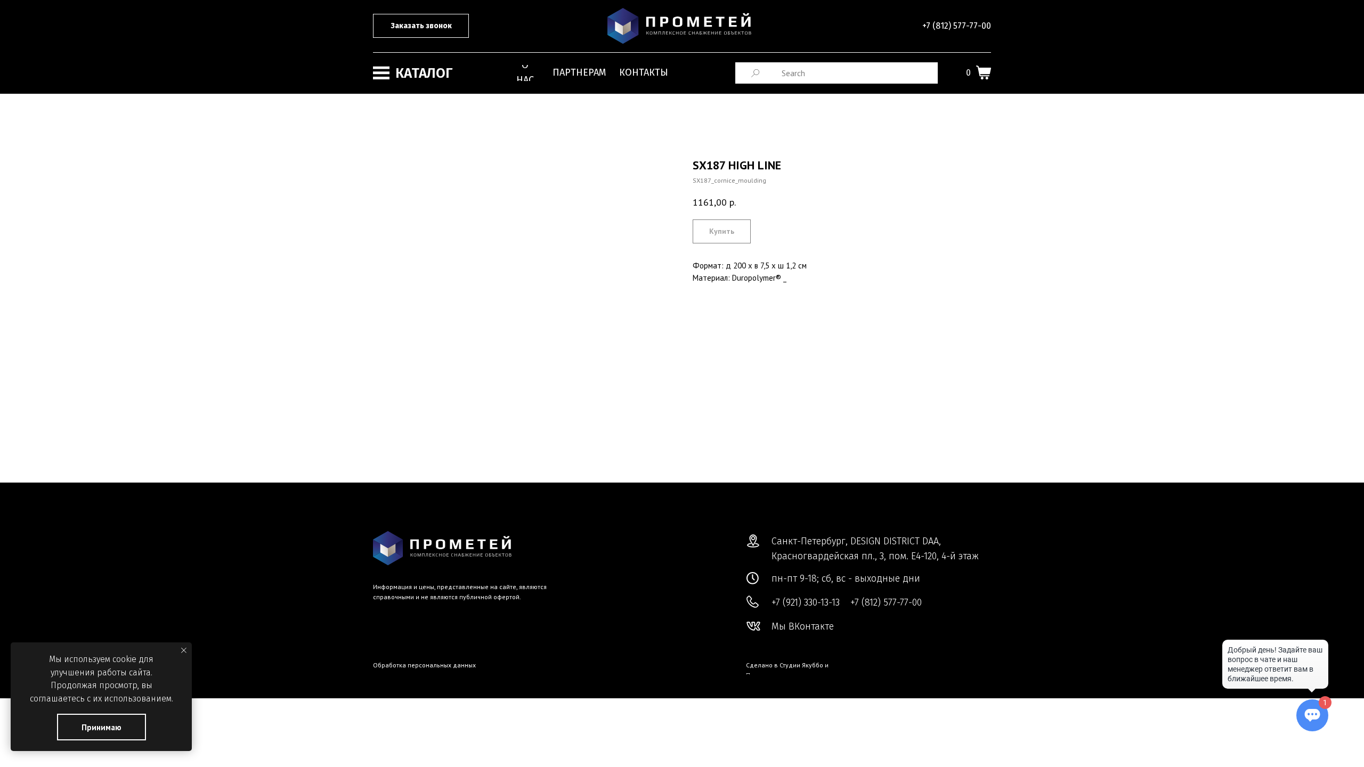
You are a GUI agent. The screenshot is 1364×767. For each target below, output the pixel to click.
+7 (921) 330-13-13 (806, 602)
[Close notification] (183, 650)
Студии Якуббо (801, 665)
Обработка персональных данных (424, 665)
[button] (421, 26)
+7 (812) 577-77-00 (956, 26)
